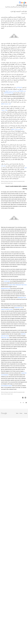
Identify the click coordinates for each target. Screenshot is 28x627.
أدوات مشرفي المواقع (6, 103)
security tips (7, 281)
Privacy (20, 413)
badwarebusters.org (8, 92)
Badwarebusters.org (5, 288)
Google (25, 413)
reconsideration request (6, 385)
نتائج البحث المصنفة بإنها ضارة (19, 11)
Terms (17, 413)
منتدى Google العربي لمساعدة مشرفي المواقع (16, 91)
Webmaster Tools (22, 297)
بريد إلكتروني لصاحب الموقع (17, 129)
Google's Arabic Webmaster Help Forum (17, 284)
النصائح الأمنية (19, 87)
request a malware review (7, 309)
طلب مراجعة (4, 110)
